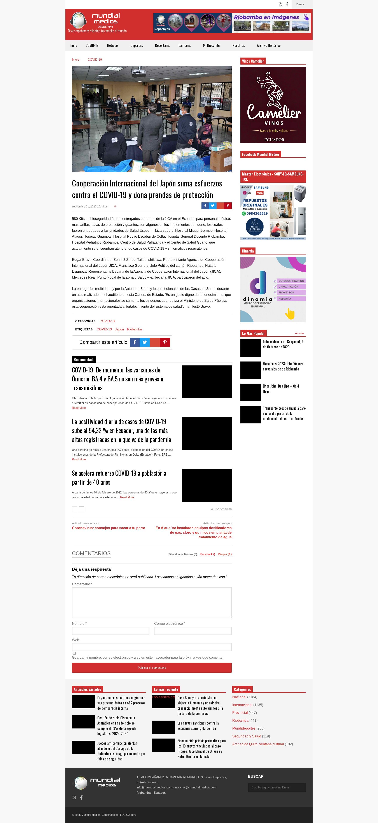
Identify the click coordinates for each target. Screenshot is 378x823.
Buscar (301, 4)
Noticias (113, 45)
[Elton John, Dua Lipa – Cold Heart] (250, 392)
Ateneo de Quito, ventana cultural (258, 744)
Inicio (73, 45)
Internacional (242, 705)
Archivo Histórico (268, 45)
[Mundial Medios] (97, 26)
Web (75, 640)
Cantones (185, 45)
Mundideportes (244, 728)
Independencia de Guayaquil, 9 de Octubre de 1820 (283, 344)
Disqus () (225, 554)
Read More (79, 407)
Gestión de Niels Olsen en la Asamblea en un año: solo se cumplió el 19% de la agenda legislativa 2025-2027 (116, 725)
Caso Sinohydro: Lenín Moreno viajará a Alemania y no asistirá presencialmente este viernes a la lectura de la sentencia (200, 705)
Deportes (137, 45)
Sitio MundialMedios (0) (183, 554)
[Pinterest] (228, 205)
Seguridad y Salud (246, 736)
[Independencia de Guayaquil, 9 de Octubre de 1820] (250, 348)
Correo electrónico (169, 623)
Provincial (240, 712)
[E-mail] (220, 205)
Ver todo (299, 333)
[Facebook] (287, 4)
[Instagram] (280, 4)
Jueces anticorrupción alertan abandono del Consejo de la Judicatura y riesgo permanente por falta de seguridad (121, 751)
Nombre (79, 623)
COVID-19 (92, 45)
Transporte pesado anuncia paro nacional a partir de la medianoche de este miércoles (284, 413)
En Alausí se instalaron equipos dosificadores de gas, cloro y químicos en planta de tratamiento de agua (194, 532)
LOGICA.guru (128, 814)
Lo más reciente (166, 689)
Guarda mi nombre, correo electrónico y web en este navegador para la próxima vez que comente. (147, 657)
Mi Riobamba (212, 45)
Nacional (239, 697)
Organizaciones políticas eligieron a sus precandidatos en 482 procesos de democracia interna (121, 703)
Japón (119, 329)
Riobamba (134, 329)
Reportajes (162, 45)
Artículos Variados (87, 689)
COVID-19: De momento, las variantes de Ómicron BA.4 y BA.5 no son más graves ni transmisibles (118, 378)
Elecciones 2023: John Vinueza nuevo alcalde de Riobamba (283, 366)
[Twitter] (213, 205)
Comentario (82, 584)
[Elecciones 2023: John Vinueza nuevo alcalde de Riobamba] (250, 370)
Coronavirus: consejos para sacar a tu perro (108, 528)
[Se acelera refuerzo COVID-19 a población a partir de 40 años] (207, 485)
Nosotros (239, 45)
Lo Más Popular (253, 333)
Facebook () (208, 554)
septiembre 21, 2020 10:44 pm (90, 206)
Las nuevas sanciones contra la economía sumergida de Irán (198, 725)
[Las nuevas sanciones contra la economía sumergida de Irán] (163, 727)
